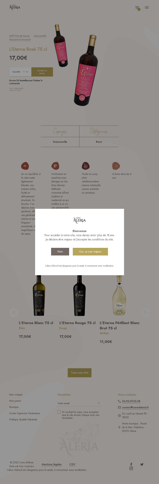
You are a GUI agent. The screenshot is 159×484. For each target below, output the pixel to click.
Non (60, 252)
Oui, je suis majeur (90, 252)
